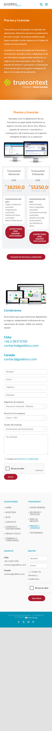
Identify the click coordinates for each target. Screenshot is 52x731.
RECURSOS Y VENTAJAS (35, 513)
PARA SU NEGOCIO (34, 520)
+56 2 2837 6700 (11, 561)
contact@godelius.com (20, 359)
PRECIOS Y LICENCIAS (35, 527)
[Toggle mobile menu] (46, 4)
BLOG (8, 517)
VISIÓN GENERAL (37, 508)
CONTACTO (11, 522)
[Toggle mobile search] (41, 4)
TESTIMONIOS (36, 533)
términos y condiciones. (28, 459)
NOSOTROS (11, 512)
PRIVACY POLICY (13, 534)
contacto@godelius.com (21, 345)
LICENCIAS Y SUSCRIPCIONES (13, 528)
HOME (8, 508)
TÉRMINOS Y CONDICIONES (12, 540)
